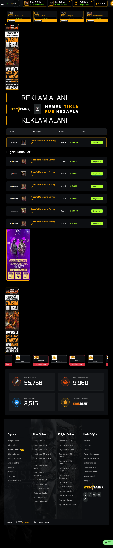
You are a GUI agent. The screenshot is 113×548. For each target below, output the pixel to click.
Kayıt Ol (87, 441)
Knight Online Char (66, 449)
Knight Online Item (66, 445)
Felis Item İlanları (65, 500)
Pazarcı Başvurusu (91, 454)
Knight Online (13, 441)
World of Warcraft (15, 458)
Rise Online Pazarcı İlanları (41, 466)
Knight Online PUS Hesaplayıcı (66, 476)
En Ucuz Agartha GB (67, 491)
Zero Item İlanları (66, 495)
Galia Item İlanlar (40, 493)
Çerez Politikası (90, 467)
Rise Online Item (40, 445)
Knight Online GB (65, 441)
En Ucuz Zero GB (65, 482)
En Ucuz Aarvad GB (41, 488)
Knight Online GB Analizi (65, 455)
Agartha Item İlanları (67, 504)
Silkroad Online (14, 454)
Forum (86, 449)
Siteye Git (96, 142)
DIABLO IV (12, 471)
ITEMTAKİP (26, 522)
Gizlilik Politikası (90, 463)
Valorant (12, 476)
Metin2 (11, 467)
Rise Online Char (40, 449)
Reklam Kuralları (90, 476)
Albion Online (13, 463)
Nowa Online (16, 449)
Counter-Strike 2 (15, 480)
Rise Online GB (39, 441)
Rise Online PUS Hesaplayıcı (39, 474)
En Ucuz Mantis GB (41, 484)
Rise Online (12, 445)
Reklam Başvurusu (91, 458)
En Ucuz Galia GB (40, 479)
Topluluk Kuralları (91, 471)
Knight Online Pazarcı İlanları (67, 469)
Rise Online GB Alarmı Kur (42, 459)
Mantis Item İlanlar (41, 497)
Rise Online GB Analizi (42, 454)
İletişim (86, 480)
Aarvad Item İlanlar (41, 502)
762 (110, 542)
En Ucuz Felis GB (65, 487)
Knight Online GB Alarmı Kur (65, 462)
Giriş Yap (87, 445)
